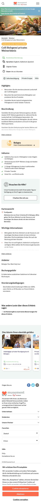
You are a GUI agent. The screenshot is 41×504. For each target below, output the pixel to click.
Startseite (4, 38)
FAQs (3, 453)
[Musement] (20, 3)
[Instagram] (37, 385)
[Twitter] (33, 385)
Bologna (11, 38)
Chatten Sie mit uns (20, 198)
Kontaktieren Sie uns (8, 456)
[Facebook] (28, 385)
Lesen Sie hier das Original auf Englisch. (13, 13)
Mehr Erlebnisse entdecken (23, 145)
